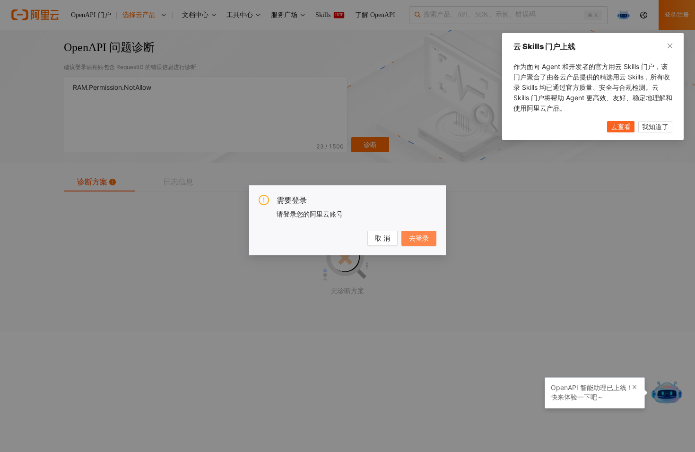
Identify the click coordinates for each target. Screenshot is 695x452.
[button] (634, 387)
